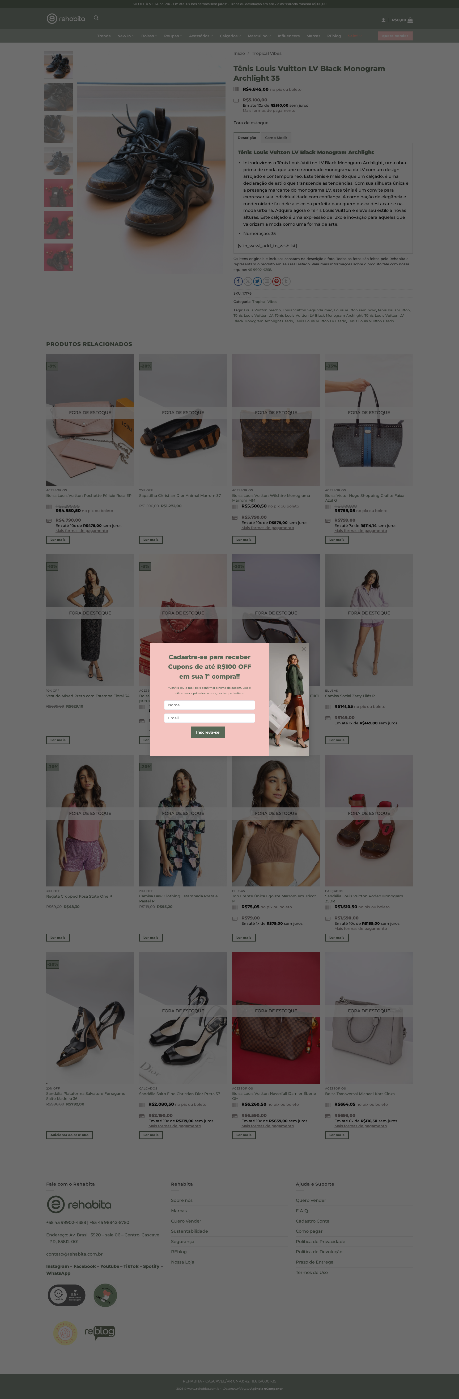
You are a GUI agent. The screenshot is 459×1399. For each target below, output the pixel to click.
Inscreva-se (207, 732)
